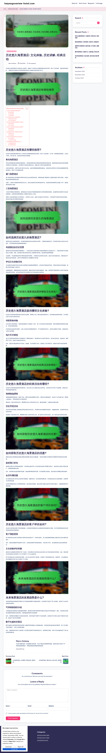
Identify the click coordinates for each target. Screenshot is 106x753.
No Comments (32, 63)
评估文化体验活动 (12, 120)
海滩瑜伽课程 (11, 128)
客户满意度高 (11, 138)
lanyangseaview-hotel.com (19, 3)
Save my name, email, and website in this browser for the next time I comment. (28, 713)
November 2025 (80, 74)
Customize (8, 747)
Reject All (20, 747)
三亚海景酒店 (11, 115)
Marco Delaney (22, 641)
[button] (20, 649)
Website (51, 706)
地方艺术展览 (11, 125)
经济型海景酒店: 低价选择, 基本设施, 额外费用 (87, 56)
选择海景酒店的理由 (42, 740)
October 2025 (79, 78)
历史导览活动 (11, 130)
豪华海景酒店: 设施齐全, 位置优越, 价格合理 (87, 52)
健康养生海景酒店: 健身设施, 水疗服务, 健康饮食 (87, 46)
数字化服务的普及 (12, 144)
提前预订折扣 (11, 133)
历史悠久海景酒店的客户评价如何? (14, 136)
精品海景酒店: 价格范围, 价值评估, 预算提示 (87, 42)
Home (5, 9)
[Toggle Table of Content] (26, 108)
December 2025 (80, 71)
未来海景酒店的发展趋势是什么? (14, 141)
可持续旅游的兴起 (12, 143)
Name (8, 706)
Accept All (14, 749)
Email (30, 706)
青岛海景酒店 (11, 112)
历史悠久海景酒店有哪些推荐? (13, 110)
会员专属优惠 (11, 135)
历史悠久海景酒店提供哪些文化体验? (15, 122)
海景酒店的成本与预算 (43, 738)
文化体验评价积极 (12, 139)
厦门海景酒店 (11, 113)
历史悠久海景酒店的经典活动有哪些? (15, 127)
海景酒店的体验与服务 (13, 9)
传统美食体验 (11, 123)
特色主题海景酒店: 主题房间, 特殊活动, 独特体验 (87, 37)
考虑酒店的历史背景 (12, 118)
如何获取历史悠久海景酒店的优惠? (14, 132)
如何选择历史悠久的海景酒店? (13, 117)
